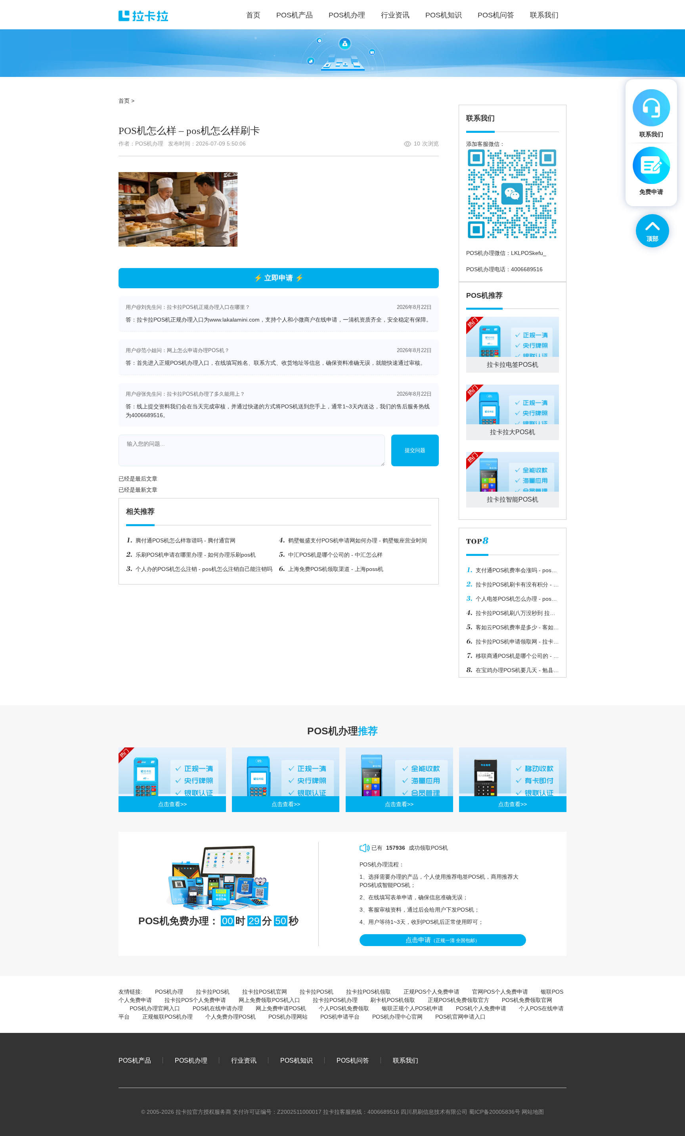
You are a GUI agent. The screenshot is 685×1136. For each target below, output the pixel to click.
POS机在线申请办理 (218, 1008)
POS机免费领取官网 (527, 1000)
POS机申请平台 (340, 1016)
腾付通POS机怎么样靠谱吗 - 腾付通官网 (185, 540)
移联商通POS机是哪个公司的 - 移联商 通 (512, 658)
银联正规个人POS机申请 (412, 1008)
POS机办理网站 (288, 1016)
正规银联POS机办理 (167, 1016)
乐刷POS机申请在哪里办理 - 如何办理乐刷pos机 (196, 555)
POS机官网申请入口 (460, 1016)
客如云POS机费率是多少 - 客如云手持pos (512, 629)
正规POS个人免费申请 (431, 991)
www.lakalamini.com (234, 319)
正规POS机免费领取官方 (458, 1000)
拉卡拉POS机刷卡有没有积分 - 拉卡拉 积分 (512, 586)
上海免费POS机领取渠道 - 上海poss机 (335, 569)
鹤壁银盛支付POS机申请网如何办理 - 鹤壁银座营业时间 (357, 540)
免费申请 (651, 191)
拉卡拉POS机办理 (335, 1000)
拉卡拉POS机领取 (368, 991)
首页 (124, 101)
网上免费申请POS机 (281, 1008)
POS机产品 (135, 1060)
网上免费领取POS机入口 (269, 1000)
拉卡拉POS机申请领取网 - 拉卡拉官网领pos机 (512, 643)
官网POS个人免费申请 (500, 991)
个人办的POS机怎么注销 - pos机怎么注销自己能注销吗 (204, 569)
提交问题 (415, 450)
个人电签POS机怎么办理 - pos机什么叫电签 (511, 601)
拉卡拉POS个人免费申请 (195, 1000)
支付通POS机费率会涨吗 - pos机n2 (511, 572)
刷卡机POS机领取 (392, 1000)
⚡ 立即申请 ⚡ (279, 278)
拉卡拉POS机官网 (264, 991)
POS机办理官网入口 (155, 1008)
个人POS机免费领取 (344, 1008)
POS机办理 (169, 991)
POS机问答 (353, 1060)
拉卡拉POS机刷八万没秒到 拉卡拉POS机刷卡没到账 (510, 615)
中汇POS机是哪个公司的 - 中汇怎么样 (335, 555)
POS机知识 (296, 1060)
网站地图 (533, 1112)
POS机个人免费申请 (481, 1008)
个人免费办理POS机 (230, 1016)
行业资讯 (243, 1060)
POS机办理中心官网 (397, 1016)
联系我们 (405, 1060)
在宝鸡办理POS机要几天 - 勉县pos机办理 (509, 672)
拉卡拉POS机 (213, 991)
